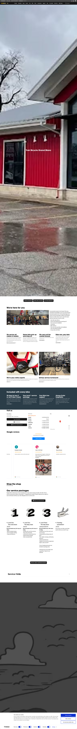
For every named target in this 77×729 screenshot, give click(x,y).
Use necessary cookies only (68, 722)
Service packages (28, 300)
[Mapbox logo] (52, 429)
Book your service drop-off (11, 342)
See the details (41, 340)
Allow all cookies (68, 715)
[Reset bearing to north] (69, 429)
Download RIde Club (42, 403)
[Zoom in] (69, 426)
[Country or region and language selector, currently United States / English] (71, 0)
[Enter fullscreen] (69, 416)
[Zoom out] (69, 427)
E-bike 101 (8, 381)
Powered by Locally (10, 485)
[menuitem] (16, 3)
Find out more (41, 381)
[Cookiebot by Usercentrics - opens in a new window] (6, 727)
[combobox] (70, 3)
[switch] (30, 727)
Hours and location (38, 300)
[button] (60, 422)
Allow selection (68, 718)
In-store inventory (48, 300)
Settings (53, 726)
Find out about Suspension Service (38, 562)
